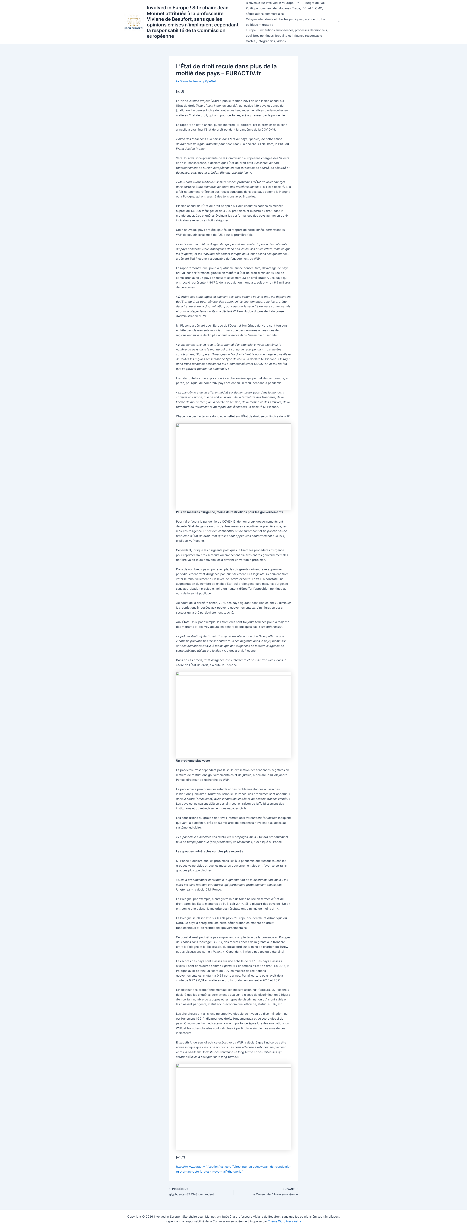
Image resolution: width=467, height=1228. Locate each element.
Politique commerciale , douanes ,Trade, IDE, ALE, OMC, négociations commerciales (284, 10)
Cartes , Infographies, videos (266, 41)
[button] (297, 2)
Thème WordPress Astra (284, 1221)
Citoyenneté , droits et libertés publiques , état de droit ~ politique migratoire (285, 21)
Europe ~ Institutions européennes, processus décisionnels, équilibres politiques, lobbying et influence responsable (287, 32)
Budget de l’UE (314, 3)
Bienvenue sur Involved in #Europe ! (270, 3)
